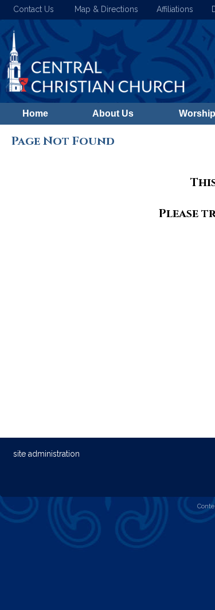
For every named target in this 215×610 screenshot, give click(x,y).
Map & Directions (104, 9)
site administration (46, 453)
